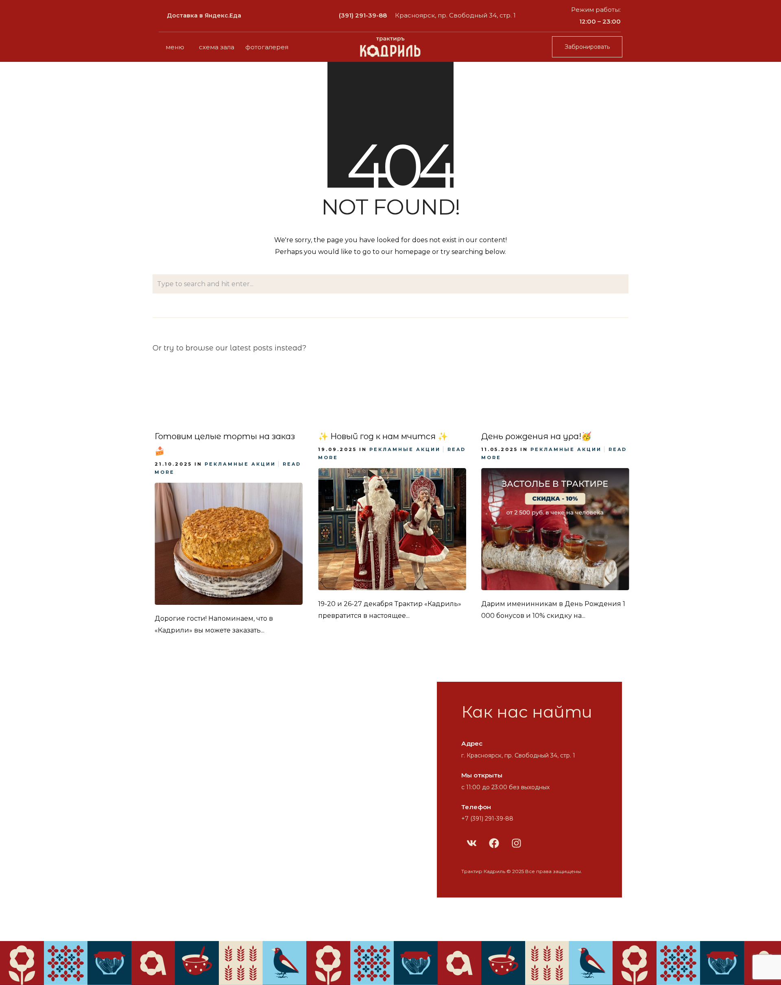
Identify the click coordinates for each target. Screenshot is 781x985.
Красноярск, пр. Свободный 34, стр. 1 (455, 15)
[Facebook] (494, 843)
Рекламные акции (240, 464)
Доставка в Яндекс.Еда (204, 15)
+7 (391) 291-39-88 (487, 818)
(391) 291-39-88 (363, 15)
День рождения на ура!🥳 (536, 436)
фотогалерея (266, 47)
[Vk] (471, 843)
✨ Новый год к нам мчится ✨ (383, 436)
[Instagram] (516, 843)
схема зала (216, 47)
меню (175, 47)
